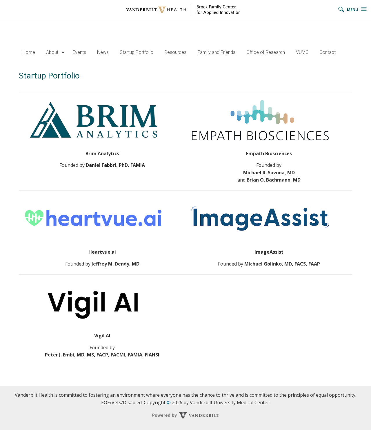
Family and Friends (216, 52)
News (103, 52)
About (52, 52)
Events (79, 52)
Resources (175, 52)
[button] (63, 52)
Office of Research (265, 52)
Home (29, 52)
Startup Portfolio (136, 52)
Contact (327, 52)
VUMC (302, 52)
